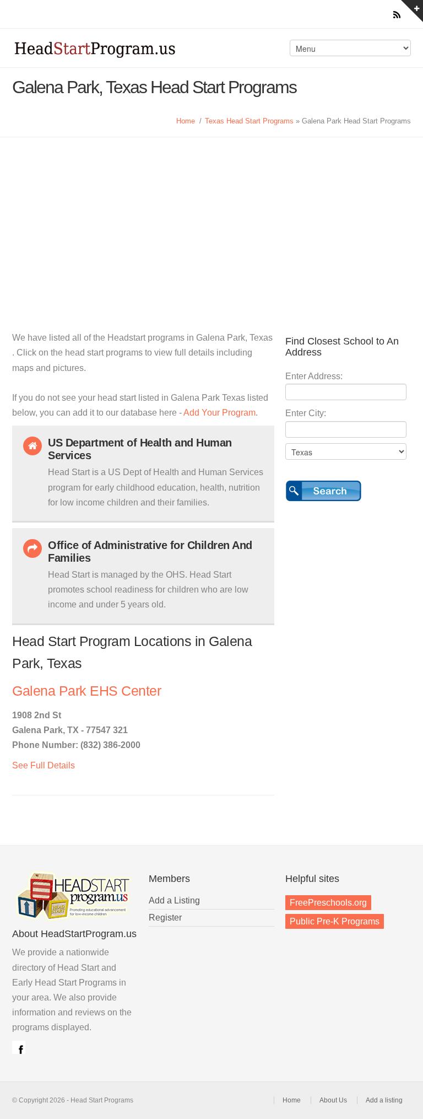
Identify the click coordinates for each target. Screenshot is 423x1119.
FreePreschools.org (328, 902)
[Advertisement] (211, 220)
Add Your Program (219, 412)
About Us (333, 1100)
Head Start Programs (109, 52)
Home (185, 121)
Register (165, 917)
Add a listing (384, 1100)
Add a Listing (174, 900)
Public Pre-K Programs (334, 921)
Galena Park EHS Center (86, 691)
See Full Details (43, 765)
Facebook (18, 1047)
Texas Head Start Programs (249, 121)
